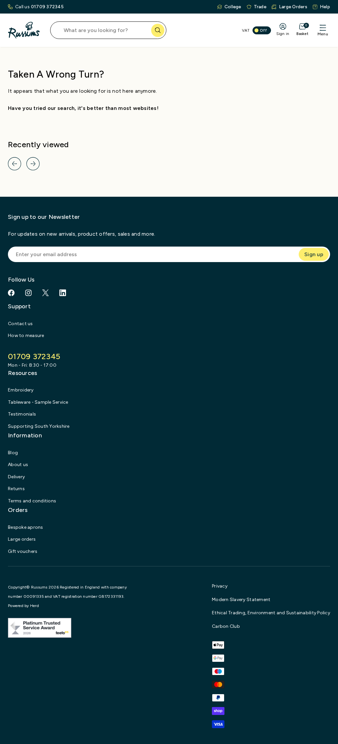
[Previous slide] (14, 163)
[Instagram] (28, 292)
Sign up (313, 254)
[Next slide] (33, 163)
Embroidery (21, 390)
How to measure (26, 335)
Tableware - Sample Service (38, 402)
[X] (45, 292)
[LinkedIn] (62, 292)
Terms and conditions (32, 501)
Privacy (219, 586)
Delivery (16, 477)
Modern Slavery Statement (241, 599)
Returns (16, 488)
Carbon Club (226, 626)
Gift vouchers (22, 551)
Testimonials (22, 414)
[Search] (157, 30)
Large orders (22, 539)
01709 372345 (47, 7)
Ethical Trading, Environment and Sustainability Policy (271, 613)
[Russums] (24, 30)
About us (18, 464)
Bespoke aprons (25, 527)
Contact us (20, 323)
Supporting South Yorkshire (39, 426)
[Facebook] (11, 292)
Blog (13, 453)
